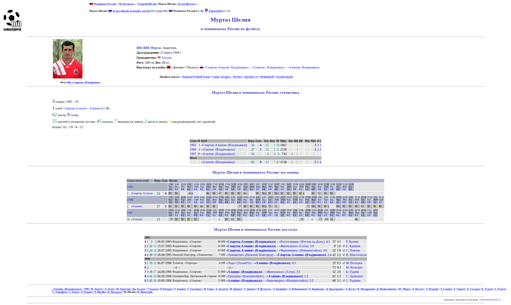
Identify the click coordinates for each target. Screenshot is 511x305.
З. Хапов (74, 292)
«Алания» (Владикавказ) (218, 149)
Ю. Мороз (404, 289)
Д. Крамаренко (335, 289)
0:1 (176, 189)
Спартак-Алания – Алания (81, 108)
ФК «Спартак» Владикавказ (83, 82)
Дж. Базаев (138, 289)
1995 (193, 145)
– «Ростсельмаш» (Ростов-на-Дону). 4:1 (278, 241)
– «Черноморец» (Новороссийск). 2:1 (269, 280)
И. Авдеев (97, 289)
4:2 (245, 189)
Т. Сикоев (459, 289)
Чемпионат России (105, 4)
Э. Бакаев (152, 289)
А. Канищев (280, 289)
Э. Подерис (432, 289)
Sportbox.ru (251, 76)
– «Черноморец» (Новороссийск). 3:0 (276, 250)
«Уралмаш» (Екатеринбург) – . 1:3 (267, 276)
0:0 (313, 189)
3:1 (207, 202)
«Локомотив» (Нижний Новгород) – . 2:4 (279, 254)
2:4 (275, 215)
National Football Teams (196, 76)
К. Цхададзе (115, 292)
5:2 (251, 215)
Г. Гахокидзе (194, 289)
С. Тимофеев (59, 292)
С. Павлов (353, 250)
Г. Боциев (180, 289)
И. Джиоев (236, 289)
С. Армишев (354, 276)
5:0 (263, 189)
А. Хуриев (86, 292)
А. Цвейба (100, 292)
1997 (193, 153)
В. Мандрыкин (366, 289)
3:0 (226, 189)
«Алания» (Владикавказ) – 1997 (71, 289)
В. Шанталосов (356, 254)
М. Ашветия (123, 289)
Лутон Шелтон (186, 4)
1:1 (282, 189)
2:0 (170, 189)
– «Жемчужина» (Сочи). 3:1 (263, 271)
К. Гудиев (352, 271)
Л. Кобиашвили (298, 289)
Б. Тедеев (487, 289)
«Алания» (137, 206)
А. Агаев (109, 289)
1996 (193, 149)
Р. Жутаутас (264, 289)
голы (159, 11)
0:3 (245, 202)
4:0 (182, 189)
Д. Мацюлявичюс (386, 289)
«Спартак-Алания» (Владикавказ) (224, 145)
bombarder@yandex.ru (490, 300)
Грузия (166, 57)
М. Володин (354, 263)
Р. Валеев (352, 241)
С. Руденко (353, 280)
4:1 (188, 189)
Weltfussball (267, 76)
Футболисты (126, 4)
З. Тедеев (500, 289)
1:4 (269, 189)
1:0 (238, 189)
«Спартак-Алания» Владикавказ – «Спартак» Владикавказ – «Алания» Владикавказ (261, 67)
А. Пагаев (418, 289)
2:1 (195, 189)
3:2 (220, 189)
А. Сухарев (473, 289)
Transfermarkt (284, 76)
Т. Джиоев (250, 289)
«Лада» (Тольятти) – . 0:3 (261, 263)
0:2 (331, 202)
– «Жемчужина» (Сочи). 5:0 (270, 246)
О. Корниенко (316, 289)
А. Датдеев (222, 289)
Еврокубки (215, 11)
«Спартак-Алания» (142, 193)
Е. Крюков (353, 246)
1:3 (374, 215)
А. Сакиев (446, 289)
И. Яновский (144, 292)
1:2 (380, 202)
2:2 (294, 202)
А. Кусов (351, 289)
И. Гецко (209, 289)
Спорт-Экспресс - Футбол (227, 76)
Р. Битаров (166, 289)
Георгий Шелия (147, 4)
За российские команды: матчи (130, 11)
